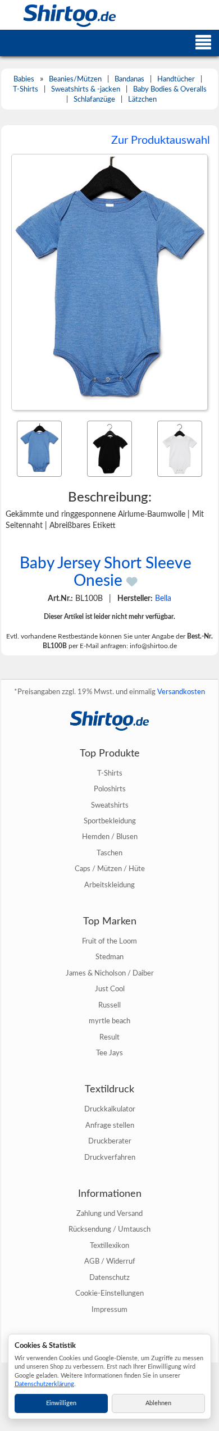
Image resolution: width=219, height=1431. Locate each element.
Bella (163, 599)
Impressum (109, 1309)
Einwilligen (61, 1403)
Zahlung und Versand (109, 1213)
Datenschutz (109, 1277)
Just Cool (110, 989)
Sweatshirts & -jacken (85, 89)
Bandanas (129, 79)
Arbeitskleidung (109, 885)
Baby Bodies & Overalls (170, 89)
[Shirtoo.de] (58, 15)
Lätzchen (142, 99)
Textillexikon (109, 1245)
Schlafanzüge (94, 99)
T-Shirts (25, 89)
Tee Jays (109, 1053)
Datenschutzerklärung (44, 1384)
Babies (23, 79)
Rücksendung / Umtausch (109, 1229)
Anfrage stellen (109, 1125)
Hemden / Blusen (110, 836)
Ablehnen (158, 1403)
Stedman (109, 957)
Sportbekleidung (110, 821)
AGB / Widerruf (109, 1261)
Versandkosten (181, 692)
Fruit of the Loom (109, 941)
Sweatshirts (110, 805)
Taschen (109, 853)
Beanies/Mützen (75, 79)
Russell (109, 1005)
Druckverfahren (109, 1157)
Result (109, 1037)
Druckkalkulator (109, 1109)
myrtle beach (109, 1021)
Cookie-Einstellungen (109, 1293)
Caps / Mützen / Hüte (110, 868)
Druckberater (109, 1141)
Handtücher (176, 79)
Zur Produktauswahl (160, 140)
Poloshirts (110, 789)
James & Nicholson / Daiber (110, 973)
